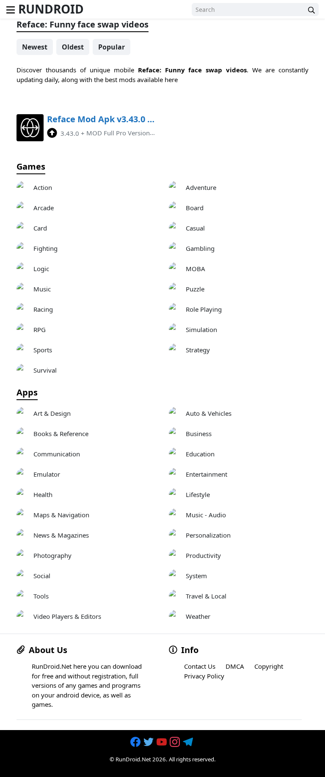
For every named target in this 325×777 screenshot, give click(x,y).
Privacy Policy (204, 676)
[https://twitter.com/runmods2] (149, 742)
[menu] (10, 9)
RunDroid (51, 9)
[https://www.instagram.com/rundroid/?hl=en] (176, 742)
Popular (111, 47)
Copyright (268, 666)
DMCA (235, 666)
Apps (27, 392)
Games (31, 167)
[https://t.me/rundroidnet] (189, 742)
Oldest (73, 47)
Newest (34, 47)
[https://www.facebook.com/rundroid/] (136, 742)
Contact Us (199, 666)
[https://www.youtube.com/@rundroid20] (162, 742)
